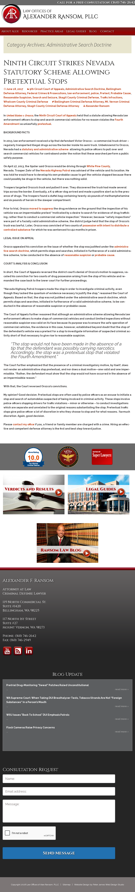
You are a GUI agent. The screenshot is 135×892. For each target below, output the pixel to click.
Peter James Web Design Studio (108, 884)
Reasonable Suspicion (17, 97)
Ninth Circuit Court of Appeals (57, 115)
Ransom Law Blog (67, 543)
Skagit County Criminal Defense (79, 97)
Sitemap (66, 884)
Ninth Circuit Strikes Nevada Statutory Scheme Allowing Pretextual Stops (59, 72)
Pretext (105, 93)
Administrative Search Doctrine (85, 89)
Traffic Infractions (111, 97)
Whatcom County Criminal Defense (26, 101)
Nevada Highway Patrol (55, 170)
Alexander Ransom (98, 106)
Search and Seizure (45, 97)
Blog (93, 31)
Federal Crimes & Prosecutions (46, 93)
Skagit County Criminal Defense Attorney (53, 106)
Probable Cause (121, 93)
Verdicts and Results (34, 494)
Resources (29, 31)
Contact (107, 31)
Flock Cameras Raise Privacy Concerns (30, 727)
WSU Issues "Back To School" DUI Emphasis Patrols (37, 714)
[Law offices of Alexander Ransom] (49, 14)
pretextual (44, 124)
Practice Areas (52, 31)
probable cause (104, 255)
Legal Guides (76, 31)
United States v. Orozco (19, 115)
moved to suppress (41, 208)
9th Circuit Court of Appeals (47, 89)
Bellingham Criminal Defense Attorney (79, 101)
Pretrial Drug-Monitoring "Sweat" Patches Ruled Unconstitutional (47, 685)
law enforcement (78, 93)
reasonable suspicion (77, 255)
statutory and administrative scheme (45, 149)
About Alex (10, 31)
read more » (122, 689)
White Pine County (98, 166)
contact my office (23, 424)
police (95, 93)
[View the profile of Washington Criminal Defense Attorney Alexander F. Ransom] (102, 456)
